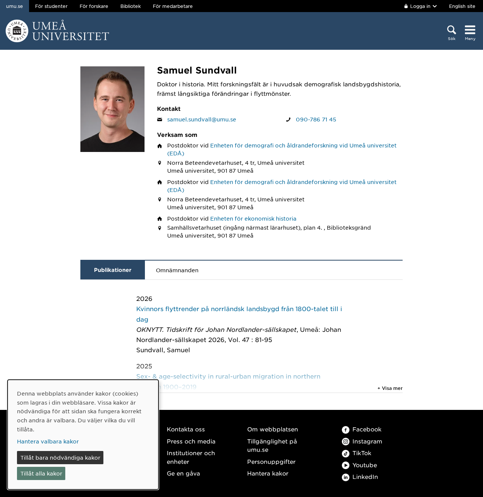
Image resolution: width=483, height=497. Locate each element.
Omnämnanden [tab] (177, 270)
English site (462, 6)
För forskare (94, 6)
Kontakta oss (186, 429)
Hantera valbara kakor (48, 441)
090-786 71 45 (316, 119)
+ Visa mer (390, 388)
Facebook (366, 429)
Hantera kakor (267, 473)
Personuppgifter (271, 461)
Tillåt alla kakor (41, 473)
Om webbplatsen (272, 429)
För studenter (51, 6)
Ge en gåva (183, 473)
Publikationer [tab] (112, 270)
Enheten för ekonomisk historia (253, 218)
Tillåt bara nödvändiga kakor (60, 457)
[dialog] (83, 434)
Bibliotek (130, 6)
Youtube (364, 464)
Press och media (191, 441)
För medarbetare (173, 6)
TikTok (361, 452)
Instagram (367, 441)
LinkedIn (365, 476)
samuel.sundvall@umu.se (201, 119)
